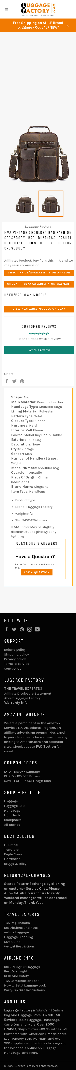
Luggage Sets (14, 806)
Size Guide (12, 942)
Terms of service (16, 664)
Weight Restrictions (19, 946)
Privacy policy (15, 659)
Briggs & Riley (15, 864)
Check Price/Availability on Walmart (39, 283)
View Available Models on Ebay (39, 308)
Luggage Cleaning (18, 937)
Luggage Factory (25, 1065)
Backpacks (12, 820)
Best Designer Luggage (22, 967)
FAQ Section (46, 746)
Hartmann (12, 859)
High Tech (12, 815)
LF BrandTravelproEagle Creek (13, 849)
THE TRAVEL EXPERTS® (23, 689)
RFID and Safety (16, 976)
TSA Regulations (17, 923)
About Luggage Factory (22, 698)
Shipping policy (16, 654)
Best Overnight (15, 971)
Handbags (12, 810)
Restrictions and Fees (21, 928)
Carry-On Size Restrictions (24, 990)
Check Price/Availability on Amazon (39, 272)
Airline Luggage (16, 932)
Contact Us (12, 668)
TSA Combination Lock (22, 981)
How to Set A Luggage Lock (25, 985)
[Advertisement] (38, 71)
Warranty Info (16, 703)
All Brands (12, 825)
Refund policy (15, 649)
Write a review (39, 350)
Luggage (11, 801)
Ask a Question (37, 572)
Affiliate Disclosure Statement (27, 693)
